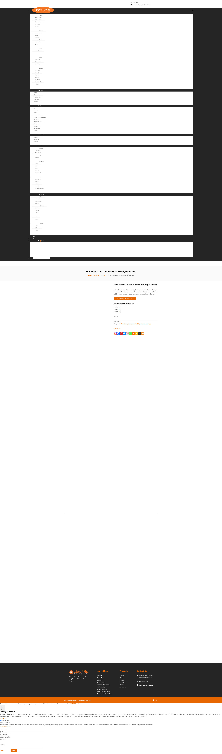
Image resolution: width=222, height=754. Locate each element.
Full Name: (3, 733)
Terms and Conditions (103, 684)
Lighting (122, 682)
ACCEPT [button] (72, 704)
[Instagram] (115, 333)
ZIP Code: (3, 739)
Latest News (100, 678)
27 (119, 311)
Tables (121, 678)
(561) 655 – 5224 (143, 681)
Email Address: (5, 735)
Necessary (5, 720)
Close (2, 750)
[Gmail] (127, 333)
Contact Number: (5, 737)
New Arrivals (132, 324)
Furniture (96, 275)
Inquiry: (2, 744)
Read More (78, 704)
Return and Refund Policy (104, 694)
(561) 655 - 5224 (134, 2)
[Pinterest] (121, 333)
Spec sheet (117, 328)
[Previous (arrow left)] (0, 731)
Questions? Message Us (124, 299)
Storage (103, 275)
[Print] (133, 333)
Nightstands (141, 324)
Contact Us (100, 680)
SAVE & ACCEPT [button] (5, 727)
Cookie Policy (101, 687)
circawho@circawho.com (146, 685)
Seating (122, 675)
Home (90, 275)
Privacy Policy (101, 682)
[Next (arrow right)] (2, 731)
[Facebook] (118, 333)
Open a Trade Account (103, 691)
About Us (99, 675)
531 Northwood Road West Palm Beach (140, 4)
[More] (143, 333)
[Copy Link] (136, 333)
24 (119, 307)
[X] (139, 333)
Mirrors (122, 684)
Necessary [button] (3, 718)
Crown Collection (102, 689)
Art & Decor (123, 687)
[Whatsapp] (130, 333)
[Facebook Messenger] (124, 333)
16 (119, 309)
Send (13, 750)
